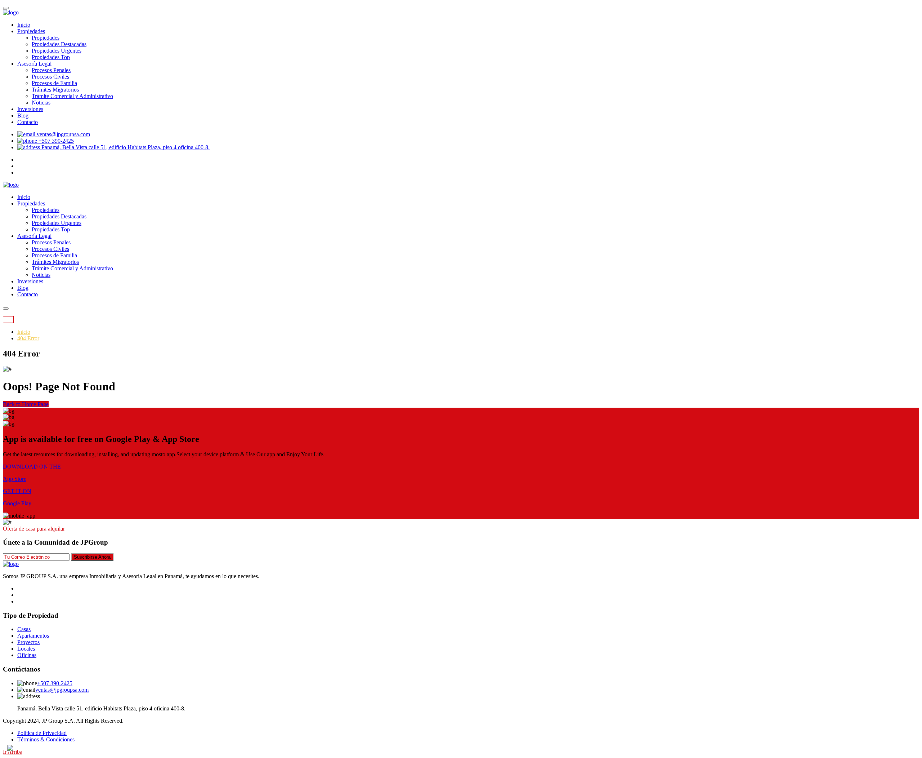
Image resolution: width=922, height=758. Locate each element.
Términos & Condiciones (46, 739)
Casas (24, 629)
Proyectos (28, 642)
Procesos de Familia (54, 83)
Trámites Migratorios (55, 90)
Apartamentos (33, 636)
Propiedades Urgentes (56, 51)
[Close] (6, 8)
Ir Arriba (12, 752)
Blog (22, 115)
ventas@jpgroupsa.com (62, 690)
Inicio (23, 25)
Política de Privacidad (42, 733)
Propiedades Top (51, 57)
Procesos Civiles (50, 77)
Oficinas (26, 655)
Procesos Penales (51, 70)
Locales (26, 649)
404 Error (28, 338)
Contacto (27, 122)
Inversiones (30, 109)
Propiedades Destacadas (59, 44)
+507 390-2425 (54, 683)
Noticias (41, 102)
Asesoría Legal (34, 64)
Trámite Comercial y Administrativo (72, 96)
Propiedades (31, 31)
